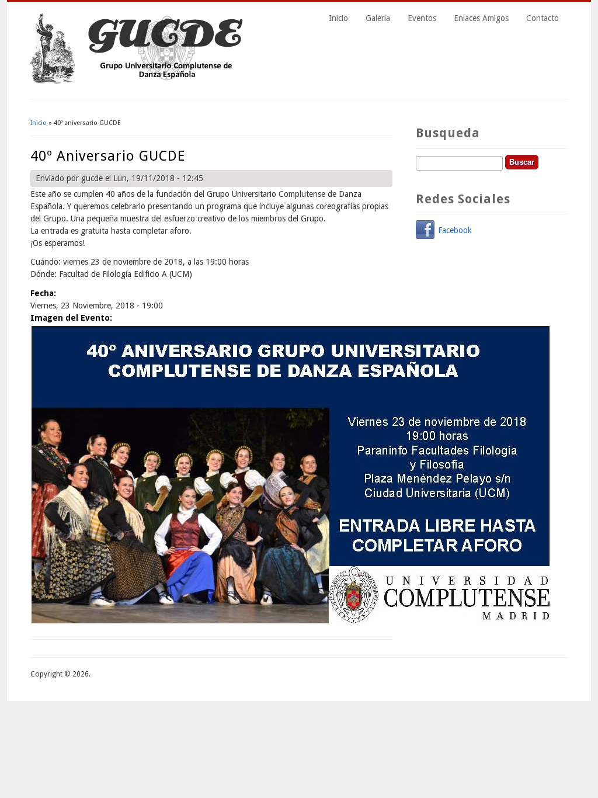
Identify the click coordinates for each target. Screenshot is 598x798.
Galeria (378, 18)
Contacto (542, 18)
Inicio (338, 18)
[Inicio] (139, 80)
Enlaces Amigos (481, 18)
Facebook (455, 230)
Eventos (422, 18)
